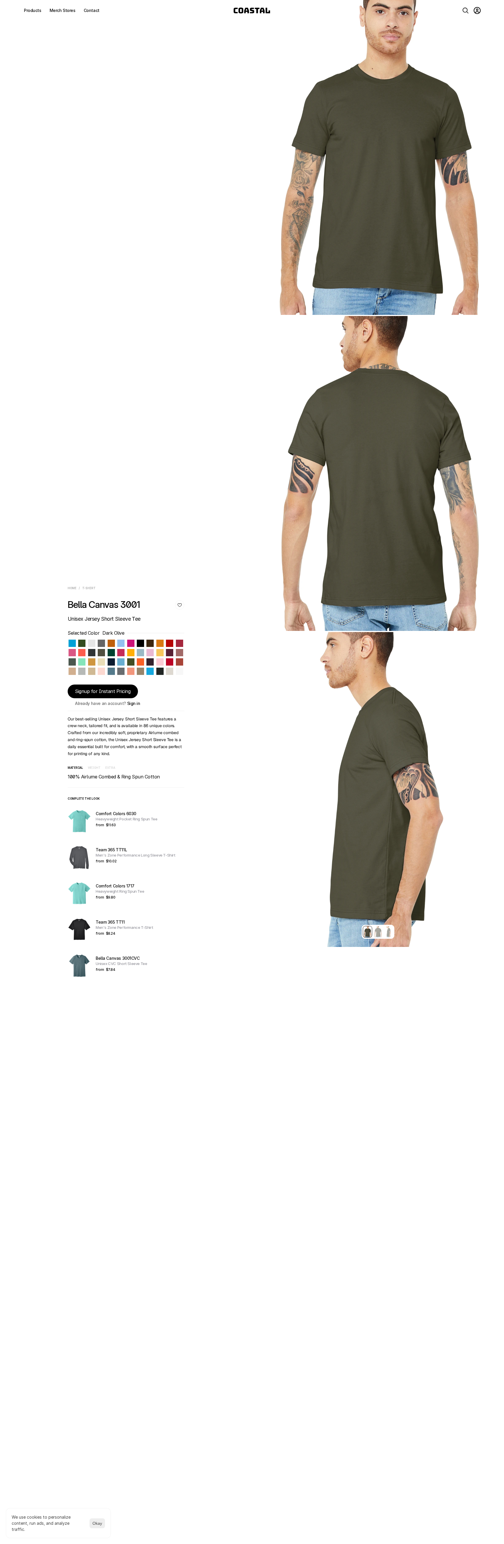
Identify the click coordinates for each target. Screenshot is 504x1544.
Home (72, 588)
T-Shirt (89, 588)
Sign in (133, 703)
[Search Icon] (465, 10)
